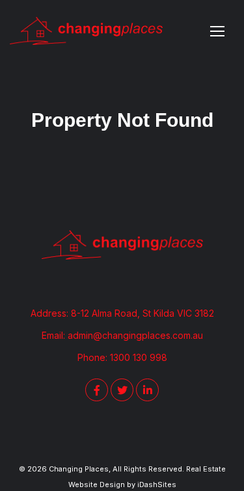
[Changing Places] (86, 31)
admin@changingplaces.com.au (135, 335)
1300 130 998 (138, 357)
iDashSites (156, 484)
